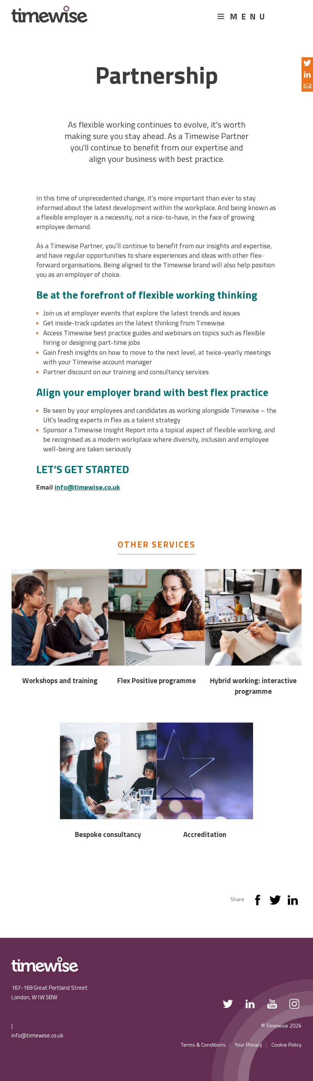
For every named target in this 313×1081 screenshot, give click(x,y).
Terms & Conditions (203, 1045)
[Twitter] (275, 901)
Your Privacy (248, 1045)
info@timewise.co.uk (37, 1035)
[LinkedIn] (293, 901)
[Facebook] (257, 901)
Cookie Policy (286, 1045)
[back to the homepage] (49, 18)
